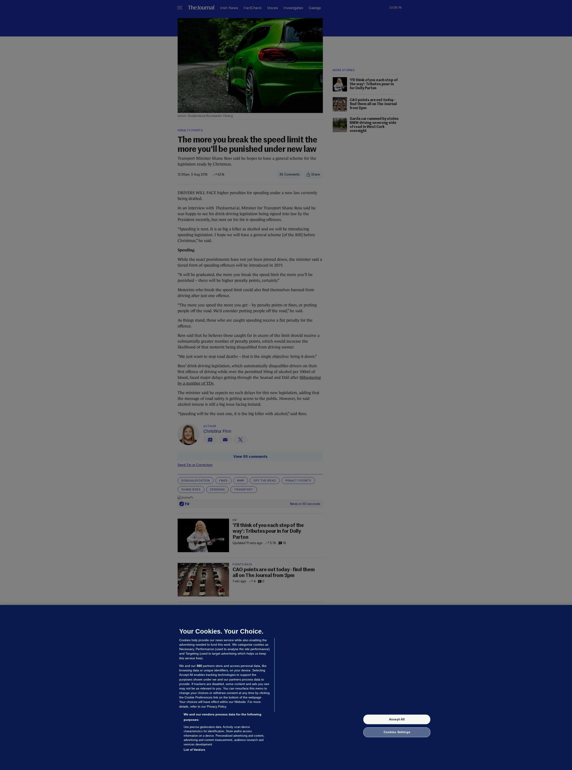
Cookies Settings (397, 732)
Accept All (397, 719)
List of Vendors (194, 749)
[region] (286, 687)
